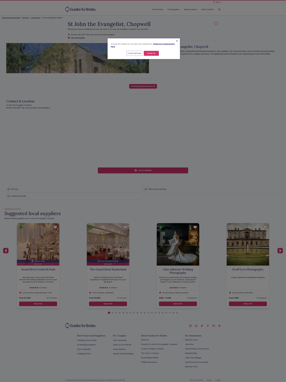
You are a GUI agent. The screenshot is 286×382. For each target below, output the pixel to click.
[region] (143, 48)
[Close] (177, 40)
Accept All (151, 53)
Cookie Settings (134, 53)
